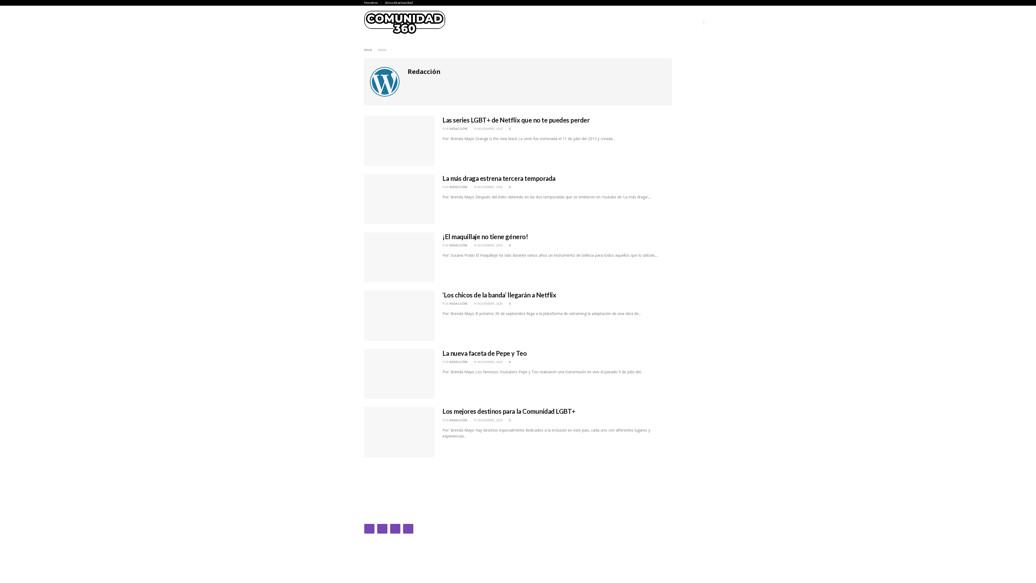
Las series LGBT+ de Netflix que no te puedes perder (516, 120)
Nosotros (371, 3)
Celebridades (485, 22)
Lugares (660, 22)
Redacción (458, 129)
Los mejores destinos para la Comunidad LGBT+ (508, 411)
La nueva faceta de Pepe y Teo (484, 353)
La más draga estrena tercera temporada (499, 178)
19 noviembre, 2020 (488, 129)
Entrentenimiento (554, 22)
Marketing (687, 22)
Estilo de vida (629, 22)
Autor (382, 50)
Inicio (459, 22)
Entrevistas (594, 22)
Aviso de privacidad (399, 3)
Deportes (516, 22)
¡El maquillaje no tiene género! (485, 236)
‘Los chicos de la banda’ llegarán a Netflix (499, 295)
